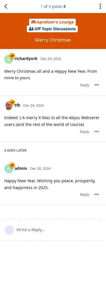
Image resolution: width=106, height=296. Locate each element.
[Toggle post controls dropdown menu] (97, 85)
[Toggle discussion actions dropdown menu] (100, 6)
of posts (51, 6)
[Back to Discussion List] (5, 6)
